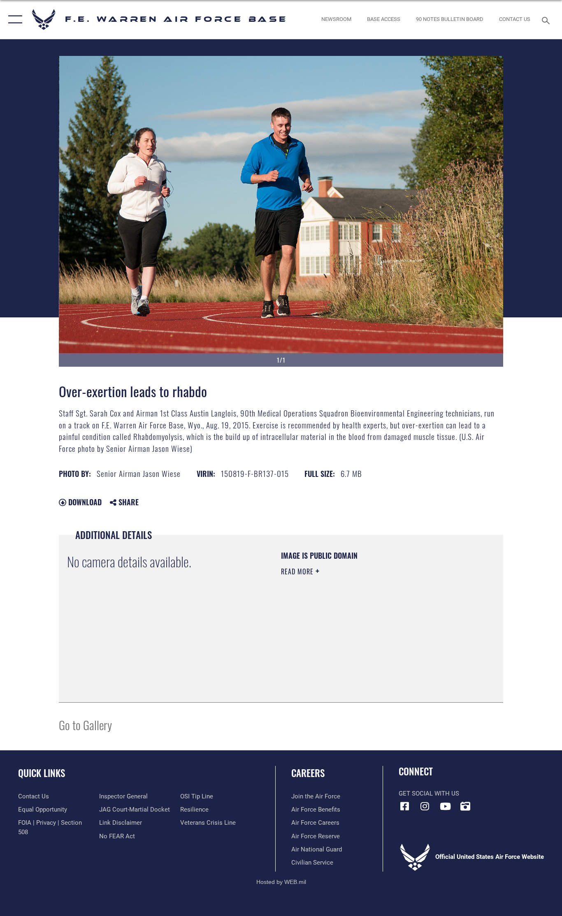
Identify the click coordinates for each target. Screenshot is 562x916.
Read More (298, 571)
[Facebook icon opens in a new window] (405, 806)
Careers (308, 773)
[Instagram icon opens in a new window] (425, 806)
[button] (13, 19)
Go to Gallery (85, 724)
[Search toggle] (547, 20)
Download (84, 502)
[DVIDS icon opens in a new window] (465, 806)
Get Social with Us (429, 793)
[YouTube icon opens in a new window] (445, 806)
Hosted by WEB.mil (281, 882)
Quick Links (41, 773)
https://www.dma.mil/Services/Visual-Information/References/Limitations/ (377, 635)
